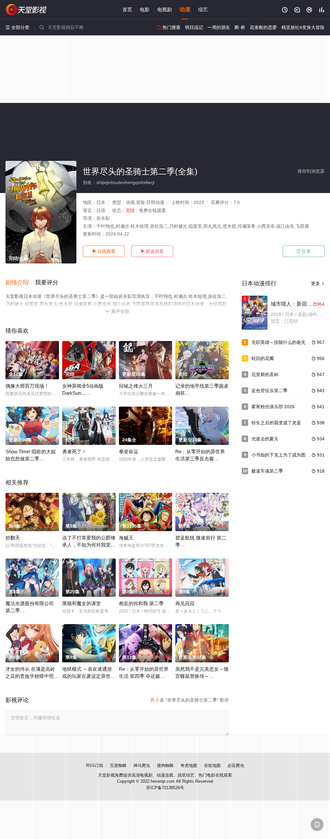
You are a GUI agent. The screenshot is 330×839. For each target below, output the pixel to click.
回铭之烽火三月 (136, 386)
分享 (303, 251)
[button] (20, 283)
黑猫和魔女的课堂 (81, 603)
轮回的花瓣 (262, 358)
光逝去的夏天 (264, 438)
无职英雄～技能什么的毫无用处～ (285, 342)
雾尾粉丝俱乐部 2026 (273, 406)
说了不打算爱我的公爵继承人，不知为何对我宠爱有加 (88, 545)
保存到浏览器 (311, 171)
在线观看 (103, 251)
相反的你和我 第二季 (141, 603)
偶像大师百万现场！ (27, 386)
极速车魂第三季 (267, 471)
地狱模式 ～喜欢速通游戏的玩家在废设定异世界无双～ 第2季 (88, 676)
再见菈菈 (185, 603)
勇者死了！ (74, 451)
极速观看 (152, 251)
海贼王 (126, 537)
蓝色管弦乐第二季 (269, 390)
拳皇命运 (128, 451)
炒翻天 (12, 537)
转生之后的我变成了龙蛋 (276, 422)
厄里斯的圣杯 (264, 374)
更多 (318, 283)
